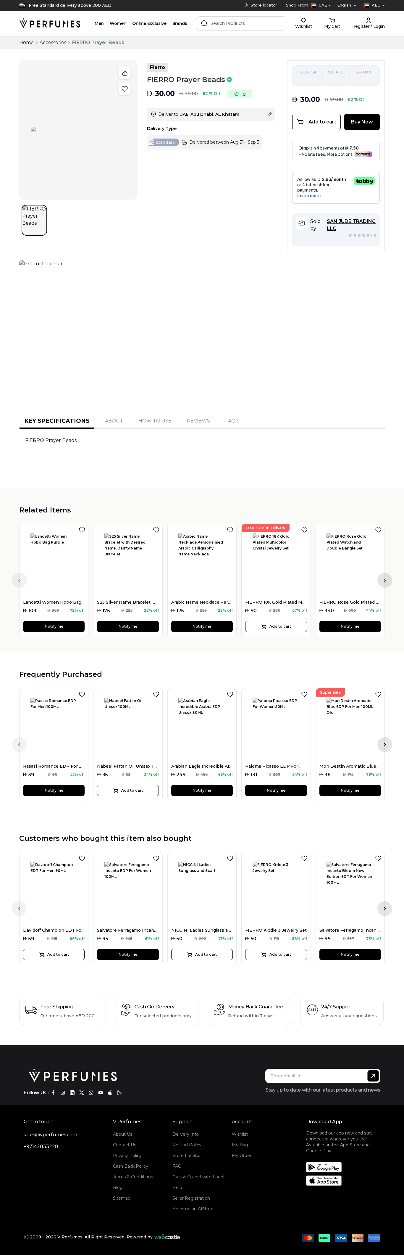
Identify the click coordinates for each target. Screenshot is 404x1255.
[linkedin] (72, 1092)
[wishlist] (83, 529)
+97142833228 (41, 1146)
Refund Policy (186, 1145)
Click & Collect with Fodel (198, 1177)
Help (177, 1187)
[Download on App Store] (345, 1180)
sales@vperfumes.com (50, 1134)
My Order (241, 1155)
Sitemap (121, 1198)
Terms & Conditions (133, 1177)
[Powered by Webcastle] (167, 1237)
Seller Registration (191, 1198)
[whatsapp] (91, 1092)
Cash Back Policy (130, 1166)
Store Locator (186, 1155)
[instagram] (62, 1092)
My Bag (240, 1145)
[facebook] (53, 1092)
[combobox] (321, 5)
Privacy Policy (127, 1155)
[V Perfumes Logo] (49, 23)
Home (26, 42)
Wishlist (240, 1134)
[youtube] (100, 1092)
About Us (122, 1134)
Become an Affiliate (193, 1208)
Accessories (53, 42)
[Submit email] (373, 1076)
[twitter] (81, 1092)
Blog (118, 1187)
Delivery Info (185, 1134)
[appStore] (110, 1092)
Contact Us (124, 1145)
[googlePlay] (119, 1092)
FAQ (177, 1166)
